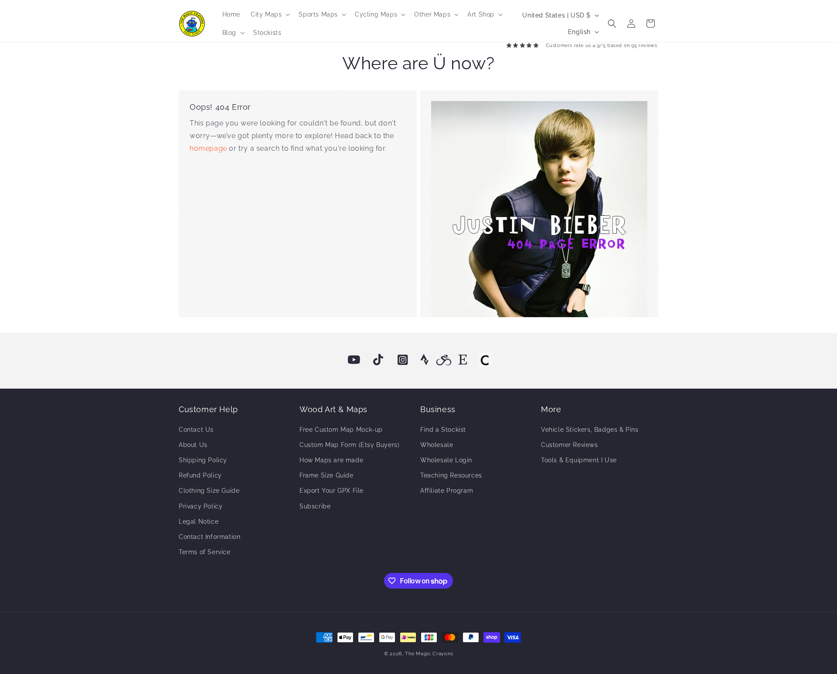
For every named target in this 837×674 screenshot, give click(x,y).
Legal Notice (198, 521)
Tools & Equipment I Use (579, 460)
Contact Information (209, 536)
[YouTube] (354, 360)
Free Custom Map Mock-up (341, 429)
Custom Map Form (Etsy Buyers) (349, 444)
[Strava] (424, 360)
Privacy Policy (200, 506)
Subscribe (314, 506)
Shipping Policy (203, 460)
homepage (209, 148)
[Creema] (485, 360)
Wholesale (436, 444)
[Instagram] (403, 360)
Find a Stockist (443, 429)
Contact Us (196, 429)
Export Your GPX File (331, 490)
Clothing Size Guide (209, 490)
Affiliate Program (446, 490)
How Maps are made (331, 460)
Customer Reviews (569, 444)
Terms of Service (205, 552)
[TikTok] (378, 360)
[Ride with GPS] (444, 360)
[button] (269, 14)
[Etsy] (463, 360)
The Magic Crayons (429, 654)
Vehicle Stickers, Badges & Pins (590, 429)
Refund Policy (200, 475)
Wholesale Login (446, 460)
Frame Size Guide (326, 475)
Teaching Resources (451, 475)
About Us (193, 444)
